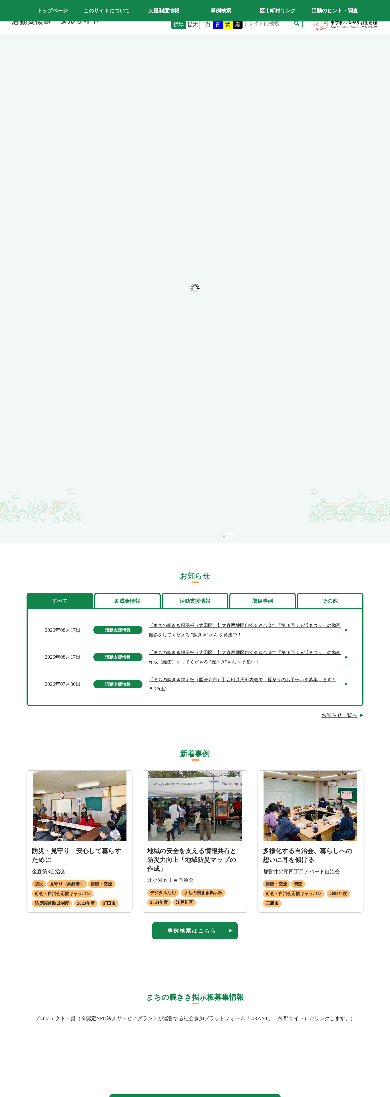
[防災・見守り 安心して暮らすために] (79, 806)
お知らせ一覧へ (339, 715)
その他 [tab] (330, 601)
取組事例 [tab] (262, 601)
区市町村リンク (278, 10)
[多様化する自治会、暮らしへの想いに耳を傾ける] (310, 806)
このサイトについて (107, 10)
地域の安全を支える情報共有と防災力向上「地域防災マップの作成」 (192, 859)
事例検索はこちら (192, 931)
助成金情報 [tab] (127, 601)
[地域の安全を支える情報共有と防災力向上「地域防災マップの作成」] (195, 806)
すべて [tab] (60, 601)
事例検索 (221, 10)
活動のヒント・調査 (335, 10)
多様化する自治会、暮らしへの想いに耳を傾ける (308, 855)
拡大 (193, 24)
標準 (179, 24)
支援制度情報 (163, 10)
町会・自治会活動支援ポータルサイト (52, 10)
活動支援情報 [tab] (195, 601)
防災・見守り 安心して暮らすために (76, 855)
